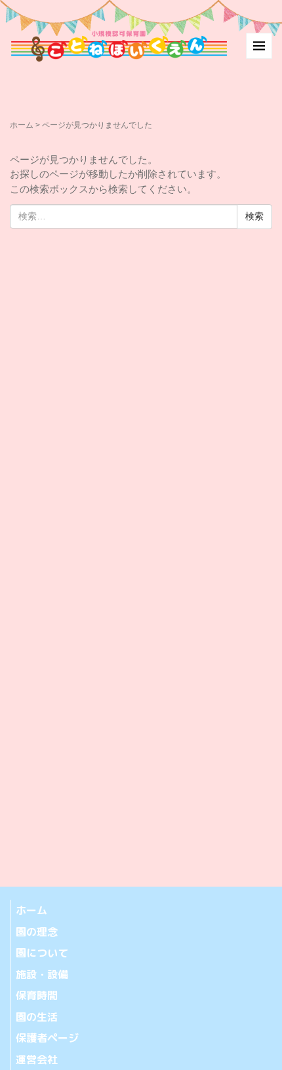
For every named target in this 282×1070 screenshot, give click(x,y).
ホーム (21, 125)
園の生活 (37, 1017)
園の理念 (37, 932)
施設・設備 (42, 974)
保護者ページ (47, 1038)
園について (42, 953)
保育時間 (37, 995)
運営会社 (37, 1059)
